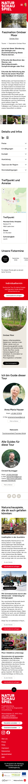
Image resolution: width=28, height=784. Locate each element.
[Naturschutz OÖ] (19, 780)
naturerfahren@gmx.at (14, 476)
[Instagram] (3, 733)
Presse (3, 742)
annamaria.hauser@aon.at (16, 417)
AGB (2, 757)
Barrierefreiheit (6, 754)
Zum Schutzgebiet (11, 363)
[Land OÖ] (14, 774)
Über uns (4, 739)
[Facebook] (14, 496)
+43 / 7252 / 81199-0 (8, 715)
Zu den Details (8, 562)
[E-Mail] (9, 496)
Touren (3, 43)
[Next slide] (26, 119)
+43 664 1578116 (16, 413)
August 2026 (5, 259)
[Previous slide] (1, 119)
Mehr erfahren (14, 421)
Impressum (5, 748)
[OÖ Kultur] (6, 780)
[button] (14, 144)
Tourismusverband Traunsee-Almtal (14, 433)
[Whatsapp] (19, 496)
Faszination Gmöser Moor (17, 43)
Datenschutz (5, 751)
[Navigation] (22, 5)
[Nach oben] (14, 689)
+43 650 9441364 (12, 474)
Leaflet (18, 212)
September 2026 (15, 259)
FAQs (3, 745)
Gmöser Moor (14, 38)
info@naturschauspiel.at (9, 717)
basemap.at (23, 212)
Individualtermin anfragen (14, 295)
